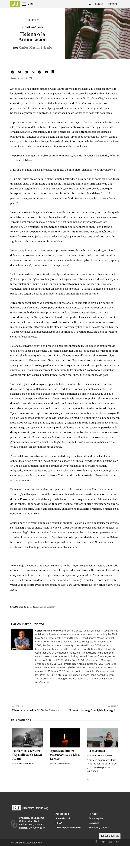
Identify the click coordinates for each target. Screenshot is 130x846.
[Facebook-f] (96, 842)
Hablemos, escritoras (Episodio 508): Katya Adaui (27, 754)
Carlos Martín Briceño (35, 47)
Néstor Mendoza (62, 763)
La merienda (96, 751)
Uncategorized (32, 26)
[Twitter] (103, 842)
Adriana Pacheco (24, 763)
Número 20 (32, 20)
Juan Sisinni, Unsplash (45, 607)
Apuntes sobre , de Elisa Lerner (65, 754)
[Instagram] (110, 842)
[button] (89, 4)
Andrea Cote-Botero (101, 755)
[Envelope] (117, 842)
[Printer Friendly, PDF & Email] (53, 72)
